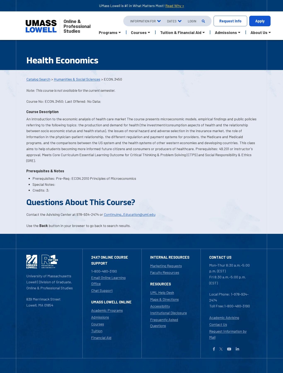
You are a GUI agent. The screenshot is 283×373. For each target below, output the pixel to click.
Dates (172, 21)
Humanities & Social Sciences (77, 79)
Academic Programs (107, 310)
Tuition (96, 330)
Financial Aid (101, 337)
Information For (143, 21)
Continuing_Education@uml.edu (129, 214)
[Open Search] (203, 21)
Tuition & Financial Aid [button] (180, 32)
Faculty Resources (164, 272)
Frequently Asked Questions (164, 322)
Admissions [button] (226, 32)
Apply (260, 21)
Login (192, 21)
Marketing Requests (166, 265)
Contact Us (218, 324)
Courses (97, 324)
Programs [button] (108, 32)
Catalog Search (38, 79)
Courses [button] (139, 32)
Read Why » (174, 5)
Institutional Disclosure (168, 312)
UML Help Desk (162, 292)
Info (230, 21)
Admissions (100, 317)
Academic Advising (224, 317)
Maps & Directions (164, 299)
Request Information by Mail (228, 334)
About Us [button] (258, 32)
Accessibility (160, 306)
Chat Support (102, 290)
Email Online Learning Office (108, 280)
